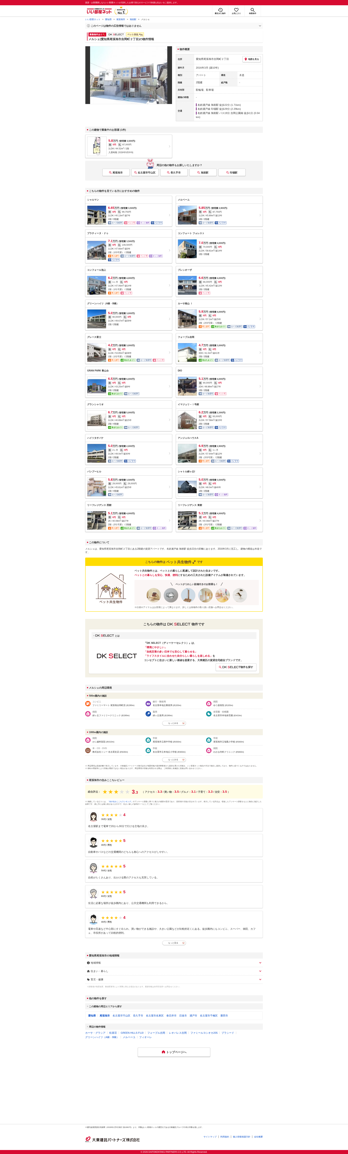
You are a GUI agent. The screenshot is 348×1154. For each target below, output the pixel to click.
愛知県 (108, 19)
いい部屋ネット (92, 19)
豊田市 (224, 1015)
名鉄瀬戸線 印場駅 (208, 108)
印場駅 (233, 172)
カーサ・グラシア (95, 1033)
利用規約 (224, 1136)
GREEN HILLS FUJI (132, 1033)
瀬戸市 (193, 1015)
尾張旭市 (120, 19)
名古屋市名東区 (155, 1015)
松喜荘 (113, 1033)
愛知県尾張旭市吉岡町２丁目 (212, 59)
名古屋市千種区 (209, 1015)
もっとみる (173, 723)
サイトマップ (210, 1136)
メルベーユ (129, 1037)
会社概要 (258, 1136)
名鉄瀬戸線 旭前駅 (208, 104)
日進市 (183, 1015)
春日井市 (171, 1015)
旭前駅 (133, 19)
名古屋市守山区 (147, 172)
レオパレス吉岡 (178, 1033)
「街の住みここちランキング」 (120, 802)
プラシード (227, 1033)
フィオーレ (145, 1037)
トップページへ (176, 1052)
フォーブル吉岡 (156, 1033)
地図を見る (253, 59)
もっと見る (173, 943)
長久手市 (176, 172)
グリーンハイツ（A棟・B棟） (102, 1037)
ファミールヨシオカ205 (204, 1033)
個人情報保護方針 (241, 1136)
